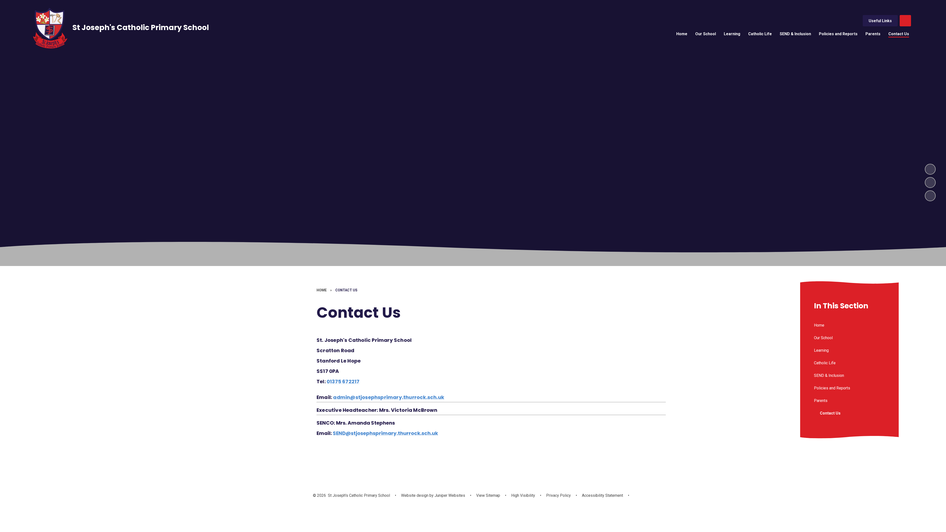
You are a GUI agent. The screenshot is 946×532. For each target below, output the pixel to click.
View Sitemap (488, 495)
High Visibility (523, 495)
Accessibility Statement (602, 495)
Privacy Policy (558, 495)
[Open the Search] (905, 20)
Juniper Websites (449, 495)
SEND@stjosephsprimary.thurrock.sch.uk (385, 433)
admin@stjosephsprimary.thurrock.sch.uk (388, 397)
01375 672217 (343, 381)
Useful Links (880, 20)
